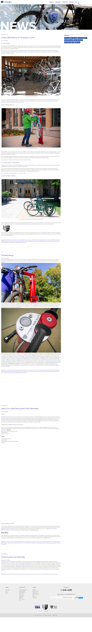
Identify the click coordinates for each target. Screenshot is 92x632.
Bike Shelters (21, 593)
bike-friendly (13, 241)
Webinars (77, 42)
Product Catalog (35, 594)
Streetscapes (68, 42)
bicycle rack (20, 370)
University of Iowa (4, 159)
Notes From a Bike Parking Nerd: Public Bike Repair (20, 409)
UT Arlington (10, 159)
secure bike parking (4, 242)
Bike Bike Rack (41, 219)
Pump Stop (28, 356)
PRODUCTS (51, 2)
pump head (51, 542)
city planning (28, 574)
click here (38, 569)
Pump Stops (3, 535)
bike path (24, 370)
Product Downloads (36, 593)
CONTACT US (64, 2)
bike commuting (29, 239)
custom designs (40, 361)
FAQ (33, 595)
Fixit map (40, 574)
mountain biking (37, 371)
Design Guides (35, 592)
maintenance (33, 542)
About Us (7, 590)
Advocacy (67, 38)
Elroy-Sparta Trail (7, 361)
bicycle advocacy (15, 574)
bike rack (45, 239)
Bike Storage (3, 34)
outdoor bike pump (44, 371)
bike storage (8, 241)
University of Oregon (27, 159)
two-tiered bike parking (18, 242)
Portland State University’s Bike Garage (49, 99)
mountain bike (31, 371)
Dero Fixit (28, 148)
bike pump (29, 370)
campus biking (21, 241)
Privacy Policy (35, 596)
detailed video (3, 528)
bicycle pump (15, 370)
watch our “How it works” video (19, 173)
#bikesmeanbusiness (8, 574)
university (24, 242)
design (13, 371)
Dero (59, 370)
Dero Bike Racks (31, 241)
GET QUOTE (71, 2)
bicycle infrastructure (8, 239)
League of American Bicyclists (13, 234)
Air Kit (5, 370)
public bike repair (56, 241)
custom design (54, 370)
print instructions (11, 528)
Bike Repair (54, 239)
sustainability (11, 242)
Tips (7, 34)
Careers (7, 593)
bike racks (49, 239)
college (26, 241)
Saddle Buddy (43, 357)
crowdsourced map (11, 422)
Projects (70, 40)
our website (31, 530)
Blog (6, 592)
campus (17, 241)
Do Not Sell (34, 597)
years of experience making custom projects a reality (27, 224)
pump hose (56, 542)
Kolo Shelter (31, 51)
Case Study (80, 38)
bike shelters (26, 363)
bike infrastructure (35, 239)
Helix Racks (51, 360)
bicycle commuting (22, 574)
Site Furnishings (21, 595)
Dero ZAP (32, 165)
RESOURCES (57, 2)
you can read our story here (50, 234)
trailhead (24, 372)
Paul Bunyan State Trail (55, 362)
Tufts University (15, 159)
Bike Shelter (3, 241)
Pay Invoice (8, 595)
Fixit (21, 371)
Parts (20, 600)
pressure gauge (39, 542)
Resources (34, 589)
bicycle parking (15, 239)
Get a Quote (8, 589)
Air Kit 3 (46, 153)
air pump (14, 541)
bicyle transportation (21, 239)
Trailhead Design (7, 255)
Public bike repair (4, 416)
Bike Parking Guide (36, 590)
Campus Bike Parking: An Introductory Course (18, 38)
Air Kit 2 (42, 153)
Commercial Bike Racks (23, 589)
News (66, 40)
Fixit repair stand (12, 102)
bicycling (37, 541)
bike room (58, 239)
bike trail (50, 370)
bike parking (41, 239)
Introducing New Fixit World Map (13, 557)
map (50, 574)
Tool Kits (49, 418)
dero (7, 40)
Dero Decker (56, 51)
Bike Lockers (21, 594)
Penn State (21, 159)
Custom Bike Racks (22, 590)
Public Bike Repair (4, 405)
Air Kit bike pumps (20, 102)
